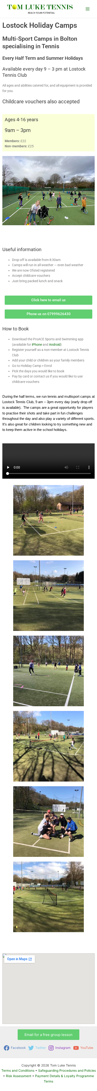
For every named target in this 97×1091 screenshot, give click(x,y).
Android (55, 344)
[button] (48, 1034)
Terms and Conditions (17, 1070)
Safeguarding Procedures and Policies (67, 1070)
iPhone (37, 344)
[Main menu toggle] (87, 8)
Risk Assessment (18, 1076)
